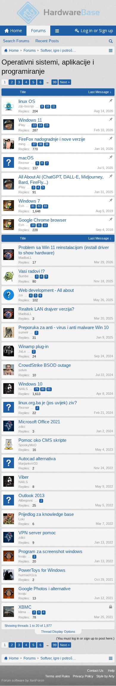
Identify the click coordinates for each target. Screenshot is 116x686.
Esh (21, 206)
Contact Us (95, 670)
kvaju (22, 556)
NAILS (23, 389)
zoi (20, 295)
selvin (22, 370)
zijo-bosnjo (26, 106)
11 (53, 106)
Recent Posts (47, 41)
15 (46, 125)
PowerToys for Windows (41, 570)
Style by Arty (105, 676)
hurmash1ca (27, 575)
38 (40, 144)
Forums (38, 30)
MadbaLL (25, 257)
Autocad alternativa (37, 458)
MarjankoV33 (27, 463)
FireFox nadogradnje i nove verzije (51, 139)
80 (42, 389)
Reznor (23, 163)
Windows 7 (29, 201)
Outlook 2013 (31, 495)
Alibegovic (25, 500)
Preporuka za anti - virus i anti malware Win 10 (63, 327)
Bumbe (23, 276)
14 (40, 125)
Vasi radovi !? (31, 271)
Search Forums (16, 41)
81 (33, 206)
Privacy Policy (83, 676)
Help (111, 670)
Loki (21, 519)
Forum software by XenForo (22, 680)
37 (34, 144)
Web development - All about (46, 290)
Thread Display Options (58, 631)
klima (22, 612)
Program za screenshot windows (50, 551)
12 (45, 225)
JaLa (22, 351)
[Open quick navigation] (110, 50)
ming (21, 144)
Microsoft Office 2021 (39, 421)
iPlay (21, 125)
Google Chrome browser (42, 220)
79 (36, 389)
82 (39, 206)
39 (46, 144)
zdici (21, 426)
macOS (26, 158)
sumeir (23, 332)
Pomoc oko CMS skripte (42, 440)
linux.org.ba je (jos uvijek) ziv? (47, 402)
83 (45, 206)
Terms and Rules (57, 676)
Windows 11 (30, 120)
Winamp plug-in (33, 346)
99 (55, 82)
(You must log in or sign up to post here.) (85, 638)
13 (34, 125)
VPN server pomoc (37, 532)
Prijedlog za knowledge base (46, 514)
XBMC (25, 607)
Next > (65, 82)
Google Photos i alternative (44, 588)
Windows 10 (30, 384)
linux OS (26, 101)
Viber (23, 477)
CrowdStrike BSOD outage (44, 365)
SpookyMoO (27, 445)
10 (47, 106)
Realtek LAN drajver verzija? (46, 309)
